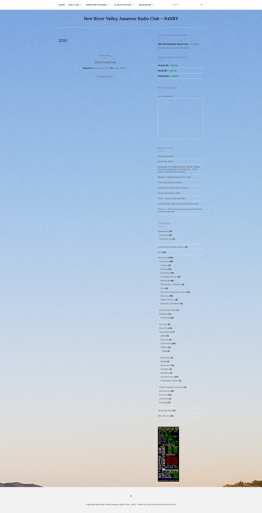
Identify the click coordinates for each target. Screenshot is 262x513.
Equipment (163, 231)
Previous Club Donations (170, 182)
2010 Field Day (105, 62)
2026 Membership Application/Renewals (178, 204)
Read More (105, 77)
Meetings (165, 280)
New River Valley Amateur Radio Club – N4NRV (131, 19)
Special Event (167, 377)
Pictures (165, 296)
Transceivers (165, 239)
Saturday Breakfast (170, 303)
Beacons (165, 339)
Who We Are (164, 416)
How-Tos (163, 328)
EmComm (165, 357)
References (164, 391)
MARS (163, 361)
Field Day (165, 273)
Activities (104, 56)
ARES (163, 336)
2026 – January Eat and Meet (172, 198)
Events (164, 269)
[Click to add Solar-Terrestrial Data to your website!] (168, 454)
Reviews (163, 395)
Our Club (73, 5)
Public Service (168, 299)
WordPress (171, 504)
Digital (164, 347)
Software (163, 398)
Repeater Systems (96, 5)
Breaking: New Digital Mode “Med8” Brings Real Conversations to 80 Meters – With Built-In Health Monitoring (179, 169)
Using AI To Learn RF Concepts (173, 188)
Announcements (166, 156)
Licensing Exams (169, 276)
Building (163, 314)
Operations (164, 332)
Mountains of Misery (171, 284)
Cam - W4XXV (120, 68)
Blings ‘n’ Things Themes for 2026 (174, 177)
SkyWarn (165, 373)
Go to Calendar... (166, 96)
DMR (164, 351)
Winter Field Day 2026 (169, 193)
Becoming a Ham (167, 310)
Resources (145, 5)
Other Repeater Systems (171, 387)
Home (62, 5)
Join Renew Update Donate (171, 247)
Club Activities (122, 5)
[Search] (201, 5)
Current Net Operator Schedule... (174, 48)
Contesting (166, 343)
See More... (195, 44)
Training (163, 402)
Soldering (165, 317)
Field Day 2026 (165, 161)
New (160, 252)
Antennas (163, 235)
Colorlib (150, 504)
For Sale (163, 324)
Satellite (165, 369)
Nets (163, 288)
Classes (164, 265)
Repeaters (166, 365)
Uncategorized (165, 410)
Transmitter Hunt (169, 380)
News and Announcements (173, 292)
